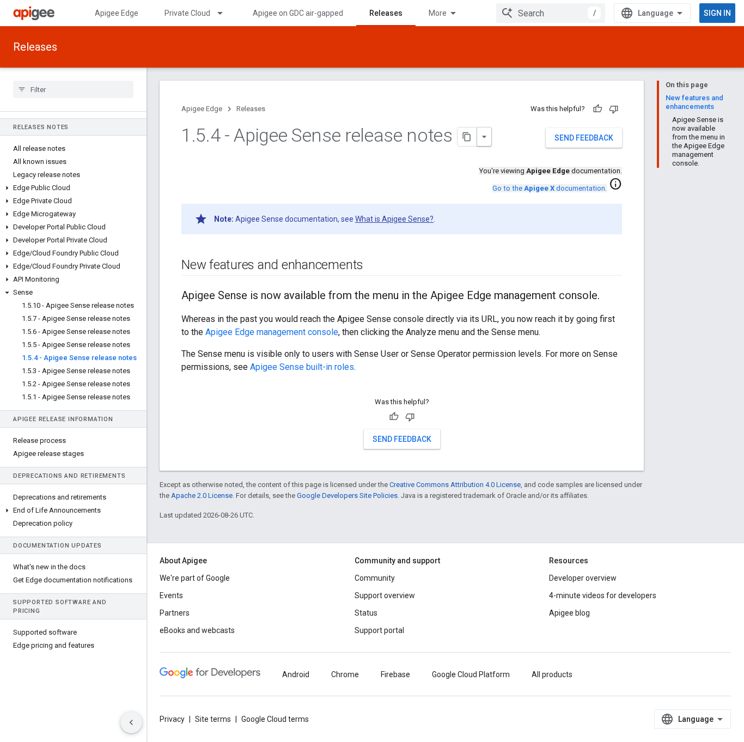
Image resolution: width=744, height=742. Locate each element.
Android (295, 674)
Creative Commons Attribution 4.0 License (455, 485)
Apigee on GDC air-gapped (298, 13)
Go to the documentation (548, 188)
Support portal (379, 630)
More (438, 13)
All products (552, 674)
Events (171, 595)
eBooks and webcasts (197, 630)
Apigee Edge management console (271, 332)
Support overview (385, 595)
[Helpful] (597, 109)
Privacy (172, 719)
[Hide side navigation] (131, 722)
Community (375, 578)
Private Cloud (187, 13)
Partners (175, 613)
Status (366, 613)
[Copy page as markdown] (467, 136)
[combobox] (550, 13)
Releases (386, 13)
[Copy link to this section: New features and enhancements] (374, 265)
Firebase (395, 674)
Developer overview (583, 578)
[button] (73, 187)
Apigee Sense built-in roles (302, 367)
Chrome (345, 674)
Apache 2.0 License (202, 495)
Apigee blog (569, 613)
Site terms (213, 719)
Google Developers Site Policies (347, 495)
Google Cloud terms (275, 719)
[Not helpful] (614, 109)
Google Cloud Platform (471, 674)
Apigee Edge (116, 13)
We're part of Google (195, 578)
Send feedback (583, 137)
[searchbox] (73, 89)
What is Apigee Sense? (394, 219)
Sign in (717, 13)
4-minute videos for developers (602, 595)
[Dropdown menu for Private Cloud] (225, 13)
